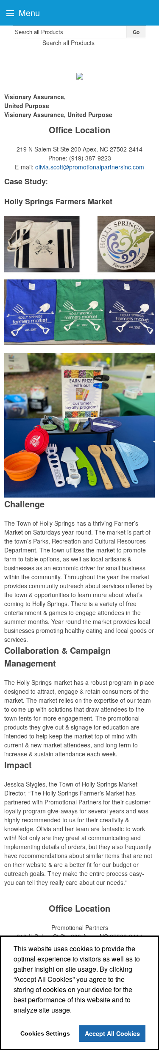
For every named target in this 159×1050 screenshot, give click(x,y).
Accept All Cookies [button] (112, 1033)
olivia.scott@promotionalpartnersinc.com (89, 167)
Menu (28, 12)
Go (136, 32)
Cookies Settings (45, 1033)
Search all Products (68, 42)
